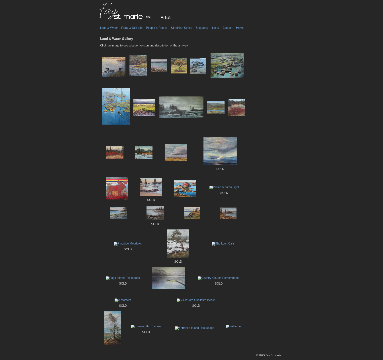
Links (215, 27)
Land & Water (109, 27)
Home (240, 27)
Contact (228, 27)
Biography (202, 27)
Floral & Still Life (132, 27)
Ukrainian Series (181, 27)
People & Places (157, 27)
